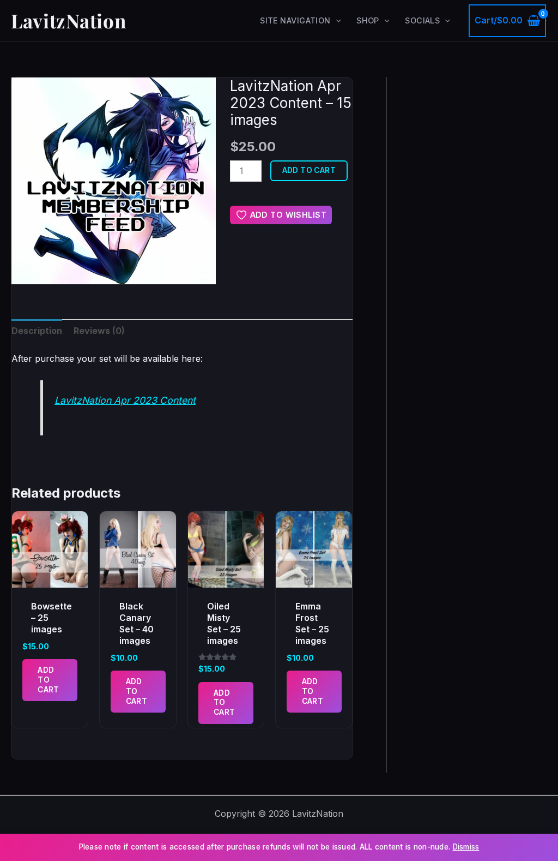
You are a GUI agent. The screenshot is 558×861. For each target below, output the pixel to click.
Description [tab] (36, 330)
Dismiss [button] (466, 846)
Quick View (50, 577)
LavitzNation (68, 20)
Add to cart (309, 170)
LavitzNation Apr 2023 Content (125, 400)
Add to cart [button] (48, 679)
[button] (336, 21)
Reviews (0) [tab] (99, 330)
